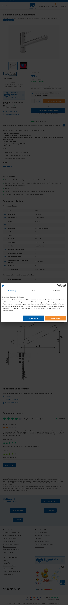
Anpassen (32, 318)
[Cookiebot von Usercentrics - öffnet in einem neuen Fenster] (58, 285)
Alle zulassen (55, 318)
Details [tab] (34, 290)
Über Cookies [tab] (56, 290)
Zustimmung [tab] (12, 290)
